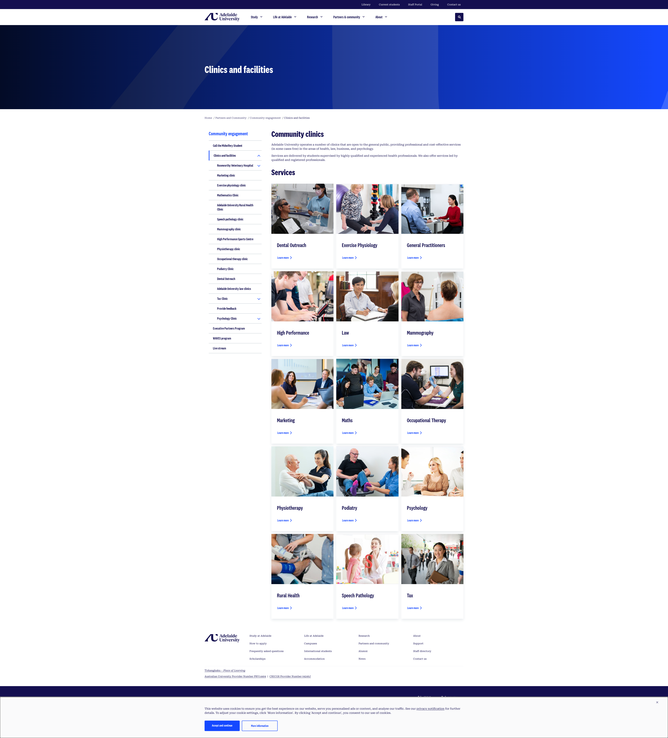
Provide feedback (226, 308)
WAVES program (222, 338)
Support (418, 643)
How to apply (258, 643)
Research (364, 635)
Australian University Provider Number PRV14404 (235, 676)
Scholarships (257, 658)
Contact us (454, 4)
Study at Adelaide (260, 635)
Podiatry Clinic (225, 269)
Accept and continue (222, 725)
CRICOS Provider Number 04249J (290, 676)
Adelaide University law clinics (234, 288)
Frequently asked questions (266, 651)
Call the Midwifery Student (227, 145)
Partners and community (374, 643)
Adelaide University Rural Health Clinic (235, 207)
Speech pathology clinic (230, 219)
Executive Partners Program (229, 328)
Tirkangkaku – (225, 670)
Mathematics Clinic (227, 195)
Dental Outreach (226, 278)
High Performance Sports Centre (235, 239)
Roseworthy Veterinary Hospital (235, 165)
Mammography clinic (229, 229)
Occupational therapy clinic (232, 259)
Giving (435, 4)
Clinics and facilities (225, 155)
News (362, 658)
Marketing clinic (226, 175)
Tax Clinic (222, 298)
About (417, 635)
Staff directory (422, 651)
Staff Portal (415, 4)
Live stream (219, 348)
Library (366, 4)
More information (259, 726)
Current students (389, 4)
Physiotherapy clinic (228, 249)
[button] (657, 702)
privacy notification (430, 708)
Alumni (363, 651)
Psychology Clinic (227, 318)
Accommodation (314, 658)
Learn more (283, 258)
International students (318, 651)
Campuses (310, 643)
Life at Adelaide (314, 635)
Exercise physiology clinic (231, 185)
